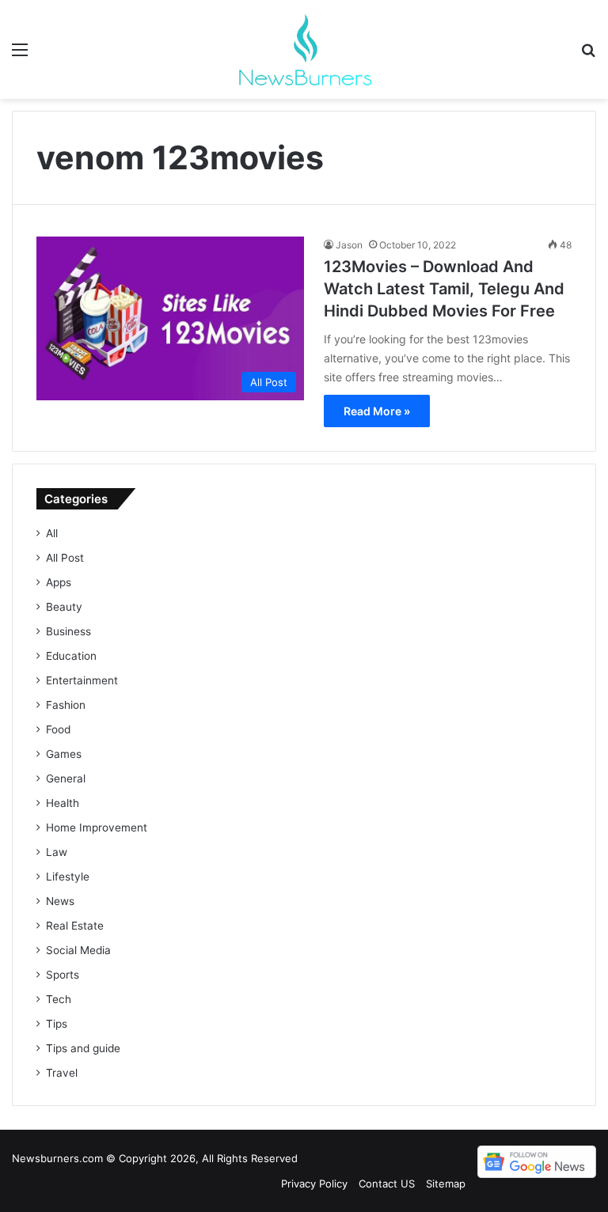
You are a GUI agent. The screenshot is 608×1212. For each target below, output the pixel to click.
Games (64, 754)
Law (56, 852)
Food (58, 729)
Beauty (64, 606)
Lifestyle (67, 876)
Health (62, 803)
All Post (65, 557)
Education (71, 656)
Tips (56, 1023)
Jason (349, 245)
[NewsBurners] (304, 49)
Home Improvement (96, 827)
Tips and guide (83, 1048)
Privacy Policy (314, 1183)
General (66, 778)
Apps (58, 582)
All (52, 533)
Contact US (387, 1183)
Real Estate (75, 925)
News (60, 901)
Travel (62, 1072)
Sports (62, 974)
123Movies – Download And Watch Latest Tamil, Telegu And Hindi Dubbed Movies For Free (444, 288)
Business (68, 631)
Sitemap (446, 1183)
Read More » (377, 411)
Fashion (66, 705)
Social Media (78, 950)
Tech (58, 999)
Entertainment (82, 680)
